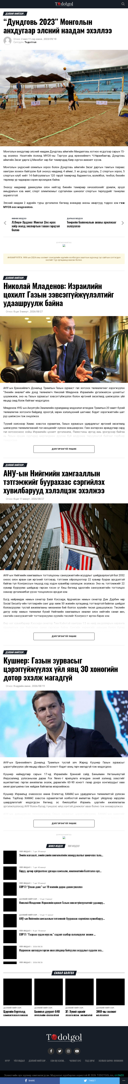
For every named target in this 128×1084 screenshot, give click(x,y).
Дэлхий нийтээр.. (37, 1060)
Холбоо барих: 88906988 (111, 1060)
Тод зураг (90, 1060)
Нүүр (7, 1060)
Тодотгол (30, 42)
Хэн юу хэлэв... (57, 1060)
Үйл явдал (19, 1060)
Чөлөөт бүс (75, 1060)
